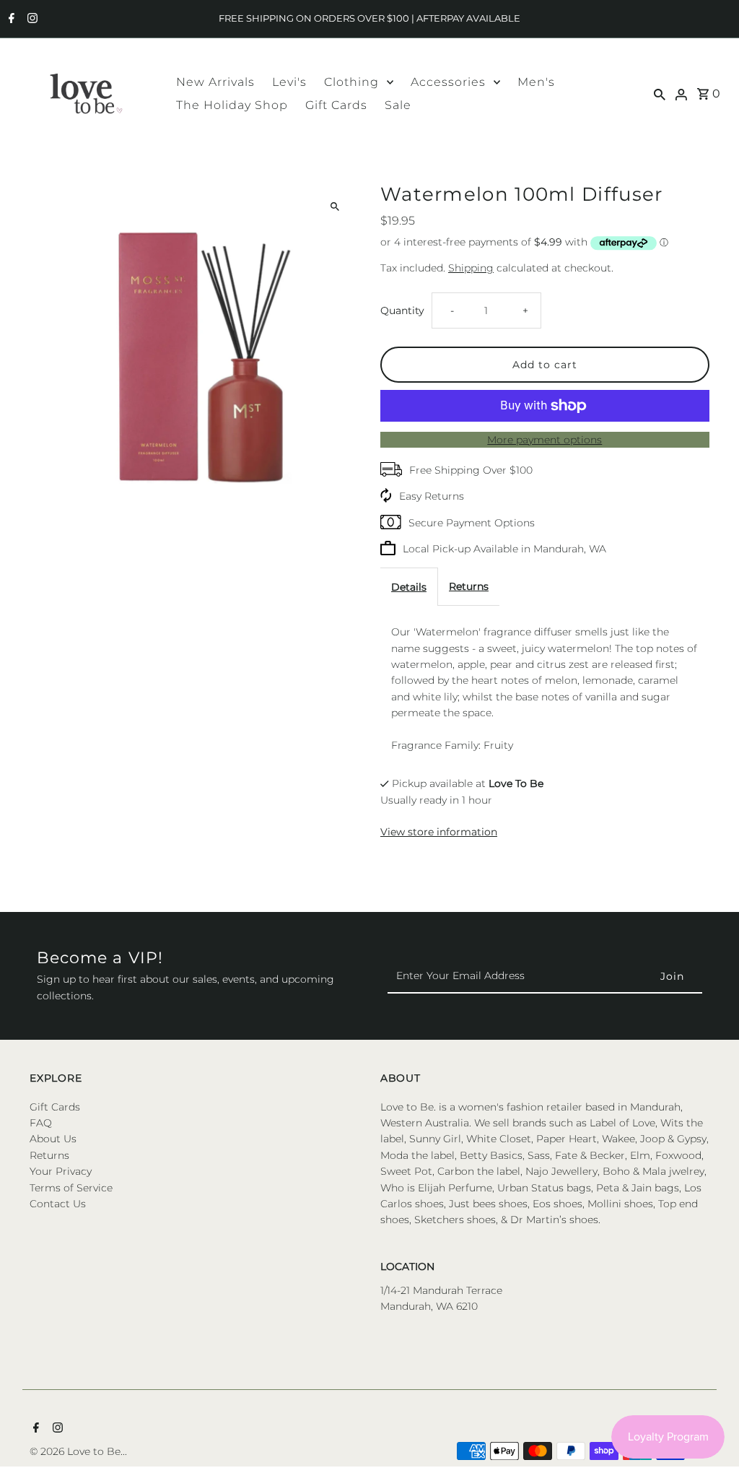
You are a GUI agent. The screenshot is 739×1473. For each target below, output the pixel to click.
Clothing (351, 82)
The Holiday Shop (232, 105)
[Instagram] (31, 19)
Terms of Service (71, 1187)
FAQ (41, 1122)
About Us (53, 1138)
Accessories (448, 82)
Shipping (471, 267)
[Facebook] (9, 19)
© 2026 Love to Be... (78, 1451)
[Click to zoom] (335, 206)
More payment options (544, 439)
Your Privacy (61, 1171)
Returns (469, 586)
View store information (438, 831)
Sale (398, 105)
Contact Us (58, 1203)
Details (409, 587)
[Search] (659, 93)
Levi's (289, 82)
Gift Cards (336, 105)
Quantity (402, 310)
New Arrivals (215, 82)
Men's (536, 82)
